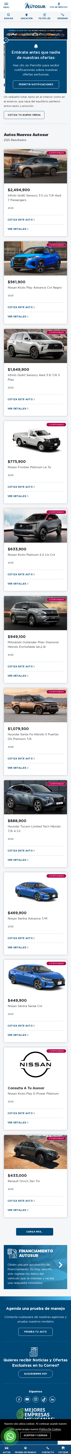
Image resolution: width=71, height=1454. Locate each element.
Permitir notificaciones (36, 84)
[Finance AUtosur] (60, 1265)
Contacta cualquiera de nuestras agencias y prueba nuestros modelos (36, 1319)
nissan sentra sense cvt (25, 1006)
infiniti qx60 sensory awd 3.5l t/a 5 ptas (34, 377)
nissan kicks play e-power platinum (33, 1093)
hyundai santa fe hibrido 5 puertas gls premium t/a (33, 736)
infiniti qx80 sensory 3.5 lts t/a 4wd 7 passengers (34, 198)
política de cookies (50, 1429)
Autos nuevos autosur (26, 134)
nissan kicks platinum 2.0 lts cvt (31, 554)
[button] (35, 1332)
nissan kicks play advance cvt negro (35, 287)
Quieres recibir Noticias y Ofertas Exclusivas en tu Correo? (35, 1362)
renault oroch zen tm (24, 1181)
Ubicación (27, 18)
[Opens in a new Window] (19, 1399)
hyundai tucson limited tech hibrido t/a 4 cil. (34, 829)
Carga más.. (34, 1231)
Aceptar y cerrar (35, 1435)
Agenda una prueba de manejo (35, 1308)
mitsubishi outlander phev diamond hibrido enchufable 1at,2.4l (33, 644)
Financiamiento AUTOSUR (36, 1253)
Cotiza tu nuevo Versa (24, 115)
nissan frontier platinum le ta (29, 467)
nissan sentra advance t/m (27, 918)
